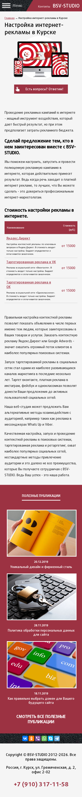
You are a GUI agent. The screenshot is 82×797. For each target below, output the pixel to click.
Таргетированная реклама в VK (31, 262)
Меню (17, 5)
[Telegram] (57, 738)
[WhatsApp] (44, 738)
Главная (10, 17)
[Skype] (50, 738)
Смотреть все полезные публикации (41, 719)
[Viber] (38, 738)
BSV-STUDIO (59, 6)
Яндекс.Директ (18, 238)
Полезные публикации (41, 496)
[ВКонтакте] (25, 738)
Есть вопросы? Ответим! (44, 89)
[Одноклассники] (31, 738)
